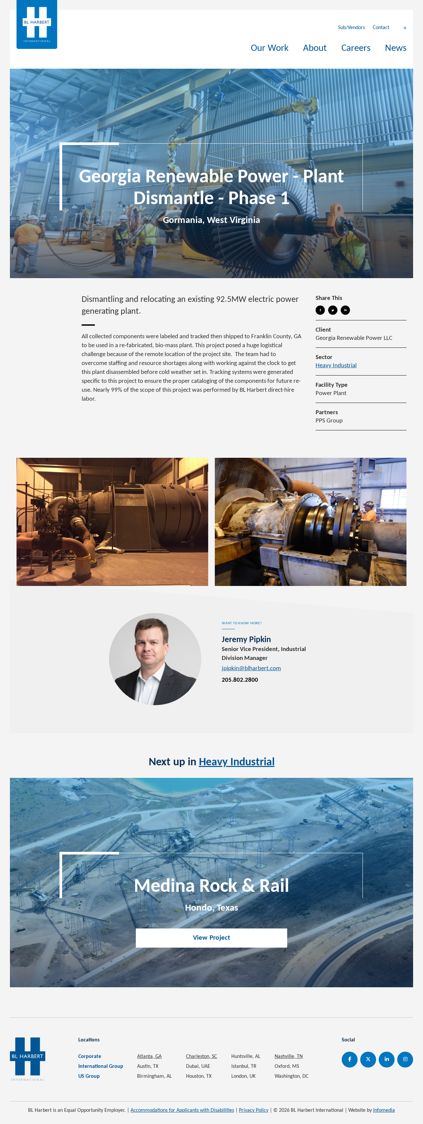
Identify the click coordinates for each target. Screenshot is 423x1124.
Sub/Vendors (351, 27)
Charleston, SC (201, 1056)
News (395, 48)
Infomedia (384, 1110)
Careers (355, 48)
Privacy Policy (253, 1110)
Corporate (89, 1056)
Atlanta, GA (149, 1056)
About (315, 48)
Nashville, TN (289, 1056)
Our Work (269, 48)
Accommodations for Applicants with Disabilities (182, 1110)
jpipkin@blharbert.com (251, 669)
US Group (89, 1076)
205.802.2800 (240, 680)
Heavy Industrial (336, 366)
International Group (100, 1066)
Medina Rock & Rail (211, 887)
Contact (381, 27)
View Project (211, 937)
